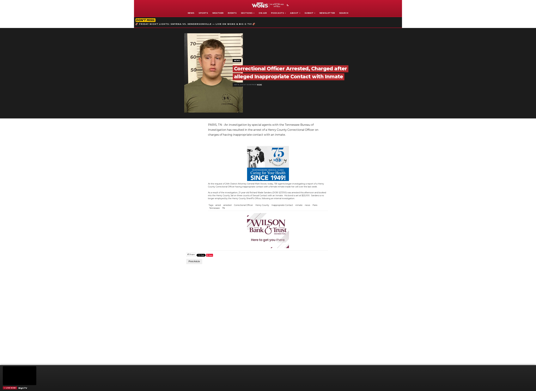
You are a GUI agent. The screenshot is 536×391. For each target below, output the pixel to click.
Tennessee (214, 208)
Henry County (262, 205)
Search (343, 13)
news (307, 205)
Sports (203, 13)
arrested (227, 205)
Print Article (194, 261)
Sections (247, 13)
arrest (218, 205)
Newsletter (327, 13)
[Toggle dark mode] (287, 5)
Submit (309, 13)
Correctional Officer (243, 205)
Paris (315, 205)
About (294, 13)
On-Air (263, 13)
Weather (218, 13)
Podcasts (277, 13)
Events (232, 13)
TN (223, 208)
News (191, 13)
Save (210, 255)
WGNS (259, 85)
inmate (298, 205)
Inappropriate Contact (282, 205)
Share (192, 254)
